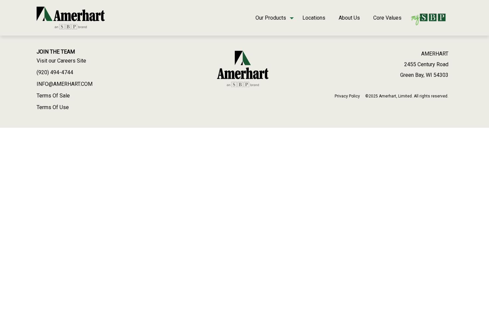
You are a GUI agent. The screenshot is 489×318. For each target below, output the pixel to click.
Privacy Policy (347, 96)
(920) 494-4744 (55, 72)
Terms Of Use (53, 107)
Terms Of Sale (53, 95)
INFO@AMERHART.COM (64, 84)
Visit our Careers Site (61, 61)
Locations (313, 18)
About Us (349, 18)
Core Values (387, 18)
